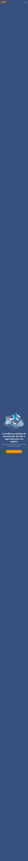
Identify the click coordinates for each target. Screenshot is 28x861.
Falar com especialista (14, 451)
